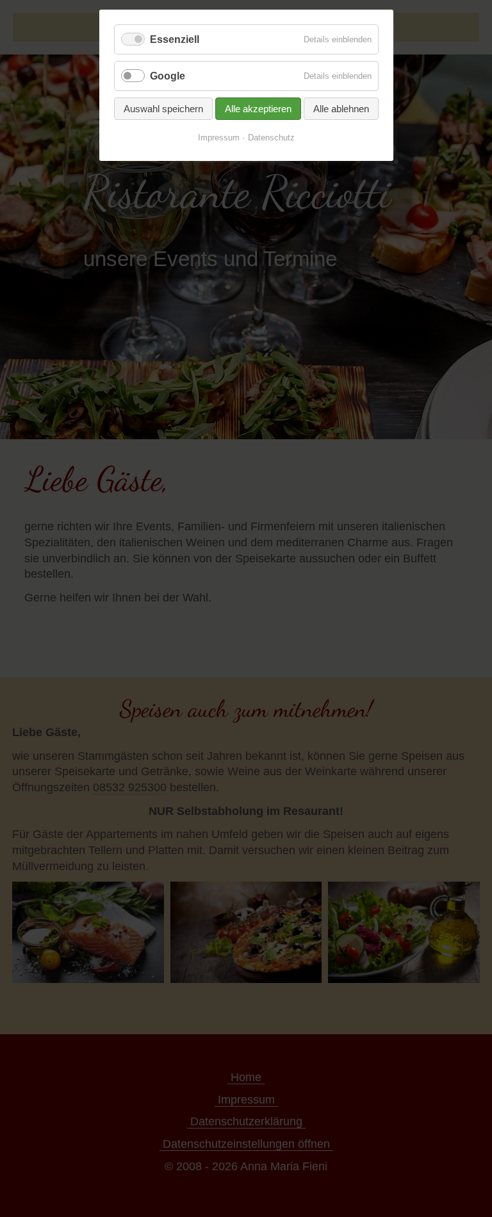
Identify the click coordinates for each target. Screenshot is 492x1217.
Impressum (219, 137)
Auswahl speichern (163, 108)
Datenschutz (271, 137)
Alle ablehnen (341, 108)
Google (167, 76)
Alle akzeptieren (258, 108)
